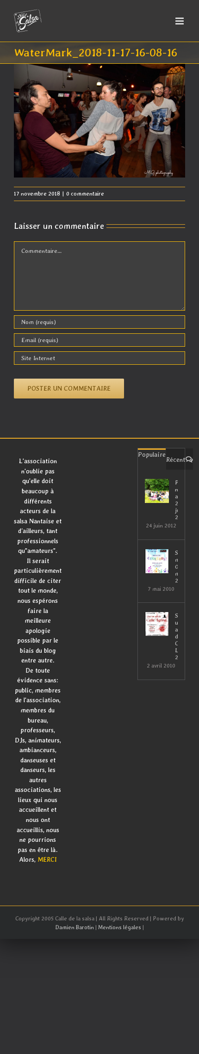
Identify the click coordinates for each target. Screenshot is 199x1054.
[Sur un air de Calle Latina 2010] (157, 624)
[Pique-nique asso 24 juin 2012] (157, 491)
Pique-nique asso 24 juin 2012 (176, 500)
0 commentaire (85, 193)
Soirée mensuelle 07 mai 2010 (176, 566)
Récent (175, 459)
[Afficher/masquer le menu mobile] (180, 21)
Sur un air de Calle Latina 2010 (176, 636)
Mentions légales (119, 927)
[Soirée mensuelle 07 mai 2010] (157, 561)
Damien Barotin (75, 927)
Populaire (152, 454)
